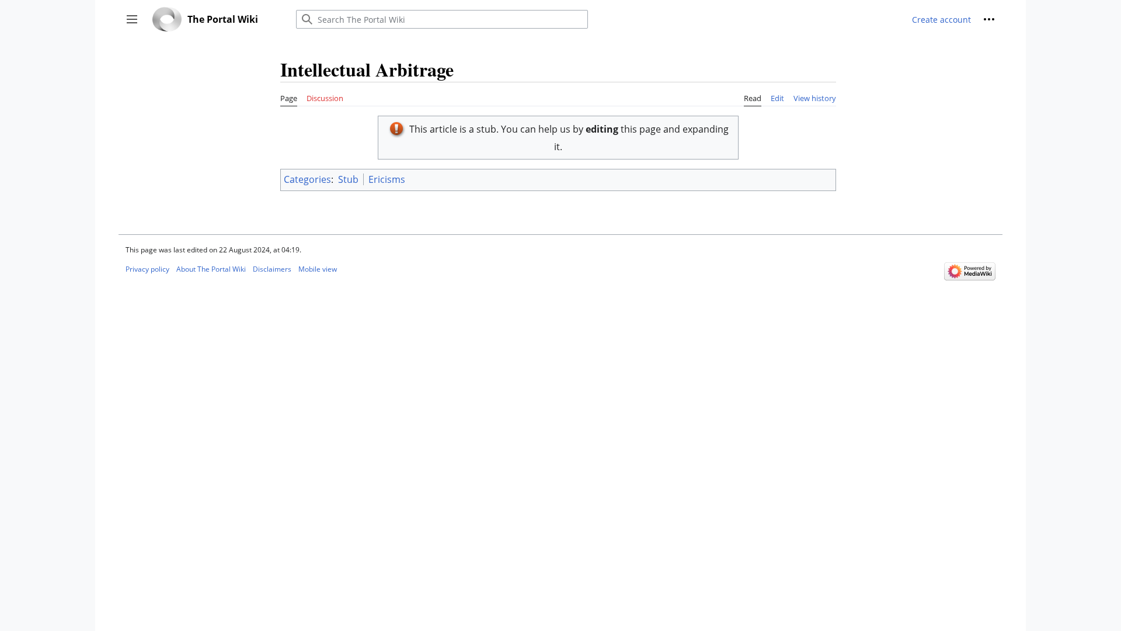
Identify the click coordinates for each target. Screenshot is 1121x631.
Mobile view (317, 269)
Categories (307, 179)
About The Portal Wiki (211, 269)
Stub (348, 179)
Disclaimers (272, 269)
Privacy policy (147, 269)
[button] (132, 19)
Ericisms (386, 179)
